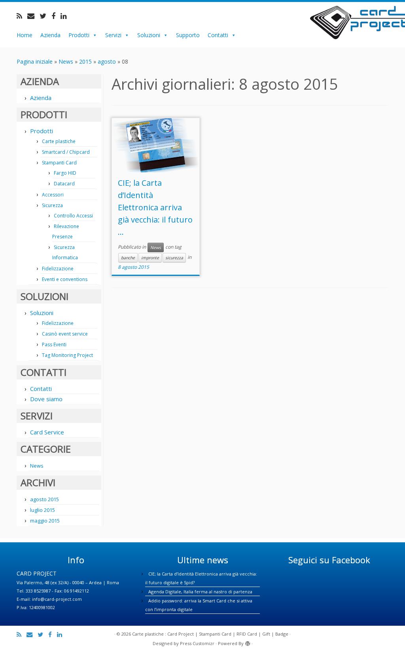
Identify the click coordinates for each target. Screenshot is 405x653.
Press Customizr (197, 643)
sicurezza (174, 257)
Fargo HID (65, 173)
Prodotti (78, 35)
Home (24, 35)
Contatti (218, 35)
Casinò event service (65, 333)
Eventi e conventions (64, 279)
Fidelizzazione (58, 268)
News (66, 61)
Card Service (47, 432)
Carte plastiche (59, 141)
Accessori (53, 194)
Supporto (188, 35)
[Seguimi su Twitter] (45, 16)
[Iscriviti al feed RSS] (22, 16)
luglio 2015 (42, 509)
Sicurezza (52, 205)
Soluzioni (148, 35)
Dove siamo (46, 399)
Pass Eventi (54, 344)
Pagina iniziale (35, 61)
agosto (107, 61)
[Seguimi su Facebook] (56, 16)
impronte (150, 257)
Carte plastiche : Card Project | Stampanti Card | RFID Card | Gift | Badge (210, 634)
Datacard (64, 183)
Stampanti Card (59, 162)
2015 (85, 61)
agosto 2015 (44, 499)
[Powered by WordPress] (247, 642)
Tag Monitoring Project (67, 355)
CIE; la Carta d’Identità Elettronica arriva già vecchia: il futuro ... (155, 207)
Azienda (50, 35)
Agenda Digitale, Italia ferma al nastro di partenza (200, 591)
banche (128, 257)
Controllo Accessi (73, 215)
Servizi (113, 35)
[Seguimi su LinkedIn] (66, 16)
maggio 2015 (45, 520)
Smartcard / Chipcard (66, 152)
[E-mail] (33, 16)
